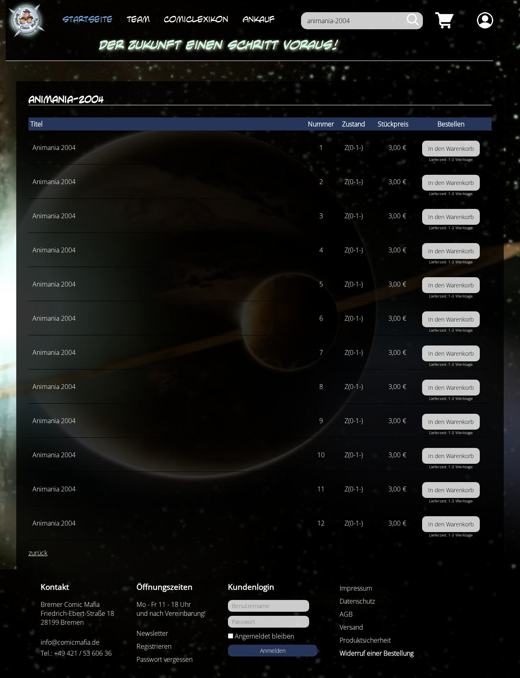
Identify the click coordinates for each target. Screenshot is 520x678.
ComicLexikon (196, 19)
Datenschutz (357, 601)
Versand (351, 627)
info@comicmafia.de (70, 642)
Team (138, 19)
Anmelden (273, 650)
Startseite (88, 19)
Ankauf (259, 19)
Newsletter (152, 633)
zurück (38, 552)
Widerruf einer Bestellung (377, 653)
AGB (346, 614)
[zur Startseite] (26, 20)
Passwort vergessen (164, 659)
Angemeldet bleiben (264, 636)
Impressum (356, 588)
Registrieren (153, 646)
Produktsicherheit (365, 640)
